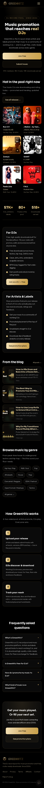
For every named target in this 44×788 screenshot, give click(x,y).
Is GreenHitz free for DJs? (16, 663)
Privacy (13, 772)
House (20, 475)
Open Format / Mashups (14, 488)
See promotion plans (18, 346)
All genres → (9, 494)
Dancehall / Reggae (12, 481)
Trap (30, 475)
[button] (17, 120)
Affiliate (28, 772)
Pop (36, 468)
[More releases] (38, 142)
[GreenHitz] (13, 3)
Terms (20, 772)
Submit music (22, 64)
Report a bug (8, 777)
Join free (22, 56)
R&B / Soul (25, 468)
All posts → (37, 362)
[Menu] (38, 3)
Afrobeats (9, 475)
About (5, 772)
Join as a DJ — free (17, 282)
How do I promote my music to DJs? (18, 674)
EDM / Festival (31, 481)
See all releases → (13, 100)
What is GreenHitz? (14, 637)
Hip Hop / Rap (10, 468)
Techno (32, 488)
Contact (37, 772)
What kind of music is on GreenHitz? (15, 686)
